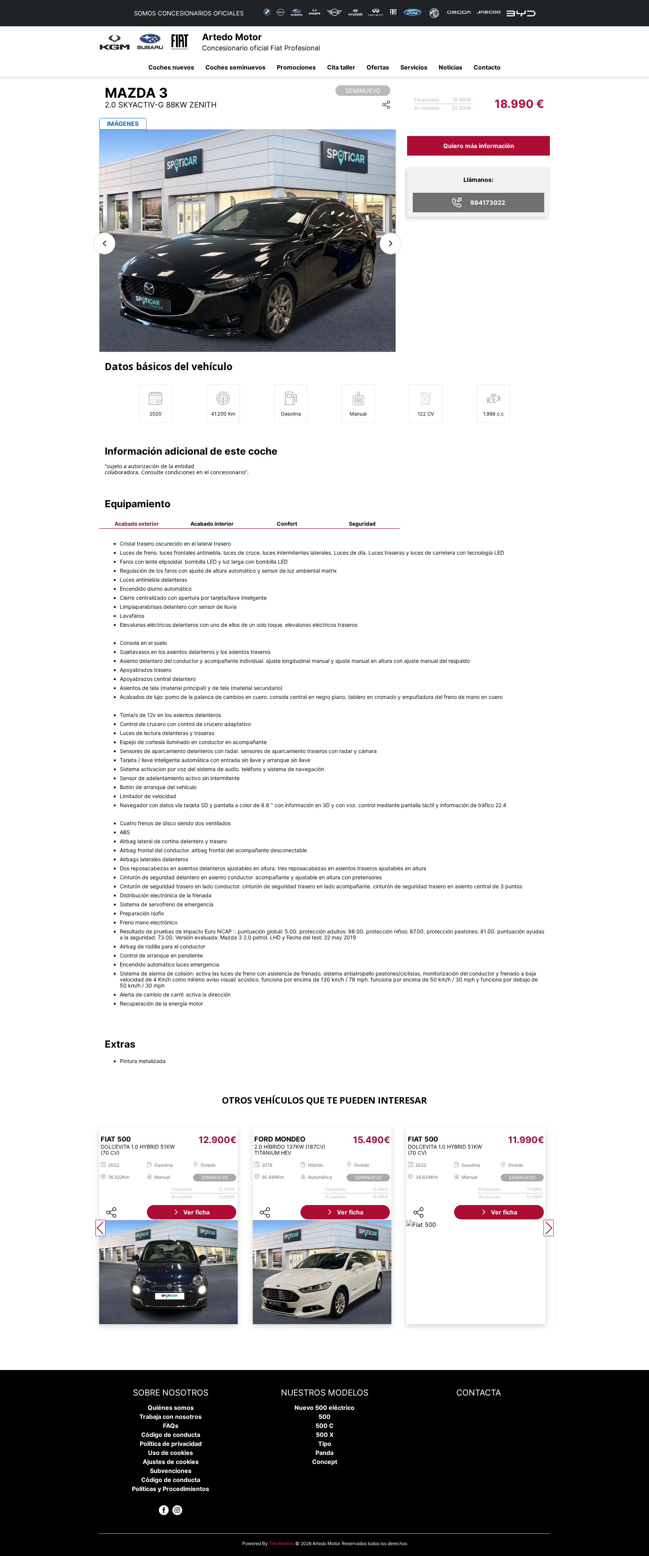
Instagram (177, 1510)
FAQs (170, 1425)
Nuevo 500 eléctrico (324, 1407)
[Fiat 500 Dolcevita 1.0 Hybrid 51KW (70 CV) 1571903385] (168, 1272)
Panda (324, 1452)
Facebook (164, 1510)
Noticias (450, 67)
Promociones (296, 67)
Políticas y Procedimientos (170, 1488)
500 (324, 1416)
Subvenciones (171, 1470)
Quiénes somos (171, 1407)
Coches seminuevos (235, 67)
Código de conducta (170, 1434)
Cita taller (341, 67)
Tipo (324, 1443)
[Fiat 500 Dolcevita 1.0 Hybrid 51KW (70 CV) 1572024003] (475, 1272)
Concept (324, 1461)
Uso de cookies (170, 1452)
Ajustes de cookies (171, 1461)
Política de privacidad (171, 1443)
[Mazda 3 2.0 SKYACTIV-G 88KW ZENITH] (247, 241)
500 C (324, 1425)
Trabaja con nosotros (170, 1416)
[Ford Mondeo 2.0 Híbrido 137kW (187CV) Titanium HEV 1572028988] (322, 1272)
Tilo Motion (281, 1543)
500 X (325, 1434)
